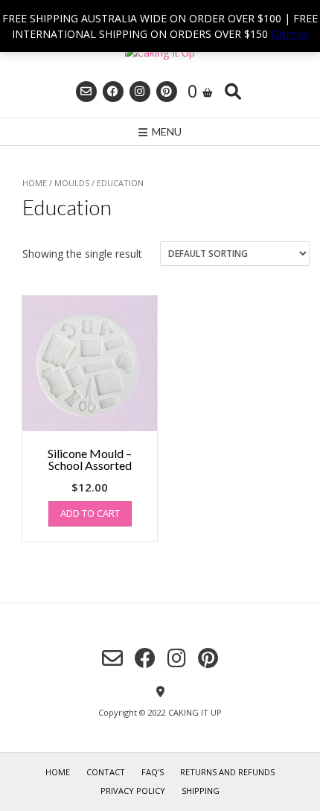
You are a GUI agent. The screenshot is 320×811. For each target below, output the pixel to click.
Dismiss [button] (290, 34)
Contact (105, 771)
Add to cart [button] (90, 513)
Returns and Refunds (227, 771)
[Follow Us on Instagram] (139, 91)
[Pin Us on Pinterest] (166, 91)
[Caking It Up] (160, 52)
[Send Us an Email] (86, 91)
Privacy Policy (132, 790)
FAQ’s (152, 771)
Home (34, 182)
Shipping (201, 790)
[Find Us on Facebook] (113, 91)
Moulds (71, 182)
